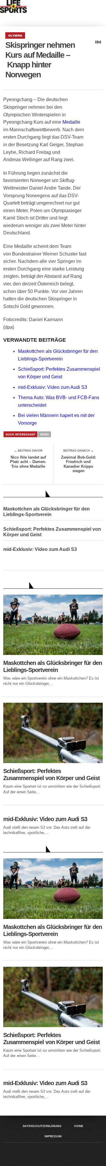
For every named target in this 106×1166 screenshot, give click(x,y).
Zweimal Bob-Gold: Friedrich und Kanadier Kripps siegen (78, 464)
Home (78, 1125)
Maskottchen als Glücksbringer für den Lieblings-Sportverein (46, 511)
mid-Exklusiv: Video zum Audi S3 (52, 387)
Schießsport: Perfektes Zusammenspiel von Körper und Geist (52, 532)
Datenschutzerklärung (42, 1125)
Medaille (71, 122)
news (44, 434)
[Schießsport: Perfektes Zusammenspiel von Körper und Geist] (53, 761)
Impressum (53, 1136)
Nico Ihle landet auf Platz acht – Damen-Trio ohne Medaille (28, 462)
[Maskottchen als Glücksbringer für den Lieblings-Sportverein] (53, 653)
